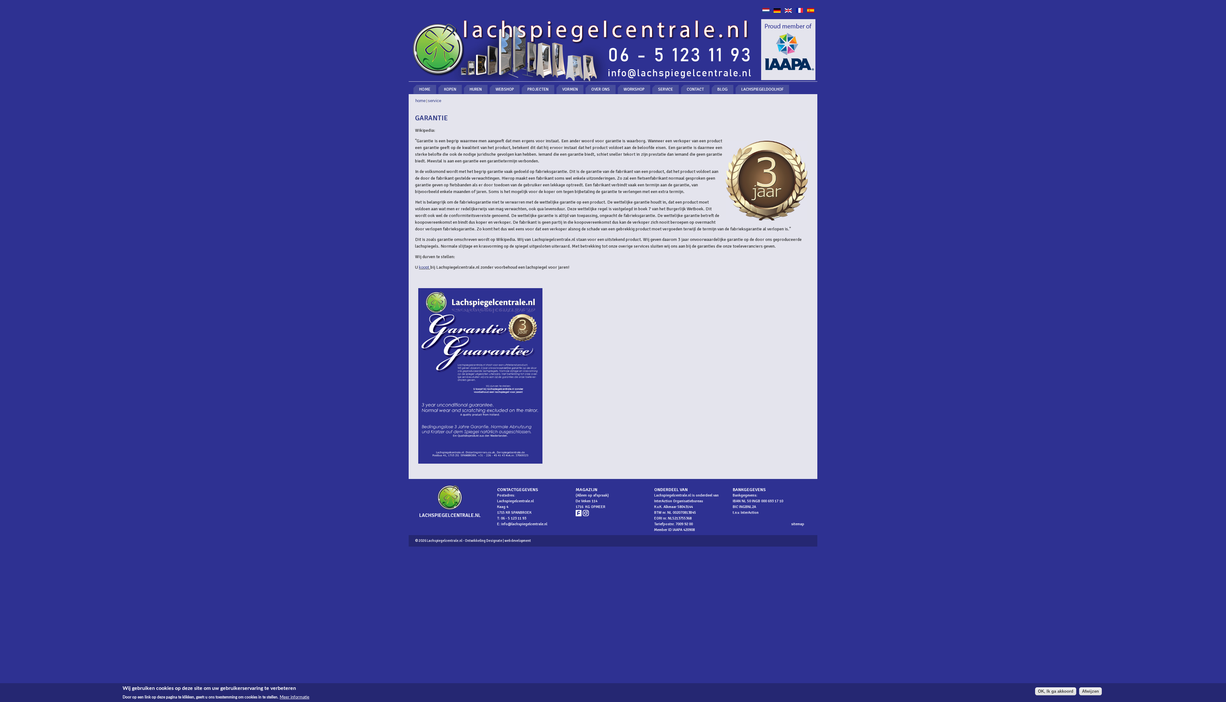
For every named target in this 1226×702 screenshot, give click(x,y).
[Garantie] (765, 11)
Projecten (538, 89)
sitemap (797, 524)
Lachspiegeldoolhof (762, 89)
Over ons (600, 89)
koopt (424, 267)
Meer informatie (294, 697)
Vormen (570, 89)
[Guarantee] (788, 11)
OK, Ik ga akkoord (1055, 691)
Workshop (634, 89)
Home (424, 89)
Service (665, 89)
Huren (476, 89)
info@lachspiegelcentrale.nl (524, 524)
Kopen (450, 89)
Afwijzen (1090, 691)
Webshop (505, 89)
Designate (494, 541)
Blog (722, 89)
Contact (695, 89)
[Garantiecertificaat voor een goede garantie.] (480, 465)
